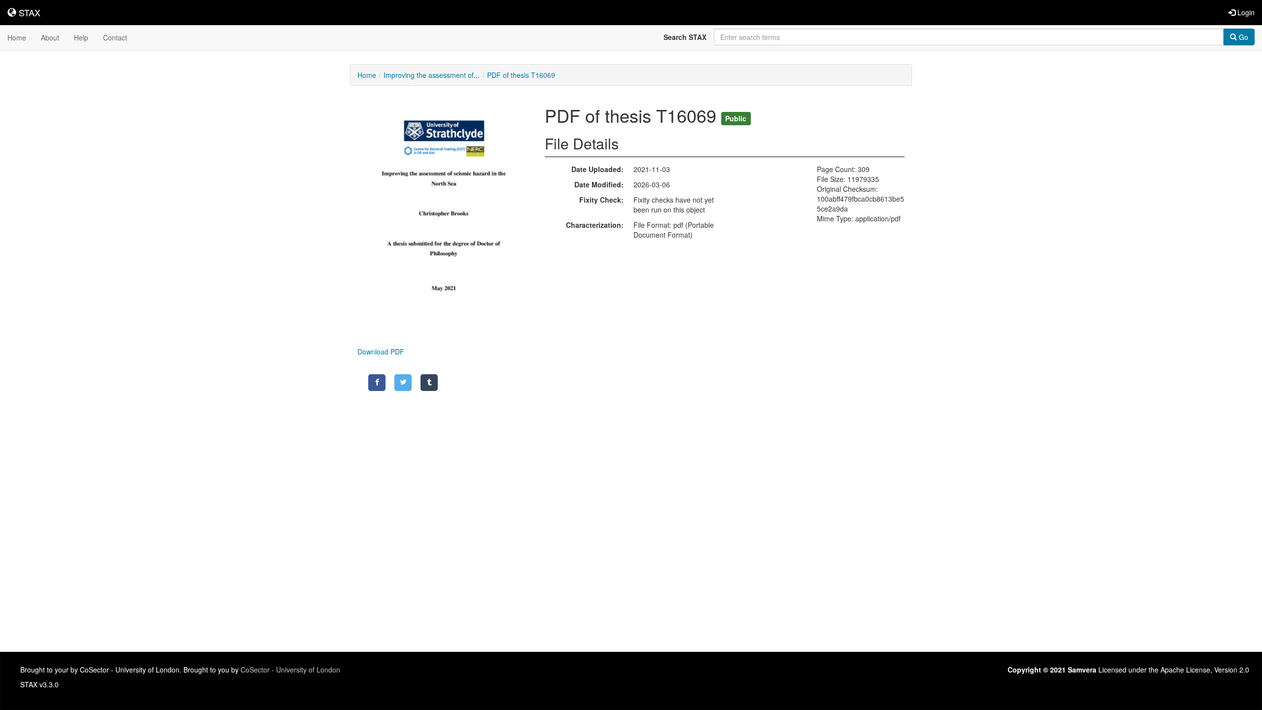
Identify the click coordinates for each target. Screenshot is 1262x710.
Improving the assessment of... (432, 75)
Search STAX (685, 37)
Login (1245, 12)
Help (81, 37)
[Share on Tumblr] (429, 382)
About (50, 37)
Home (16, 37)
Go (1242, 37)
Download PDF (380, 351)
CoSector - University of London (290, 669)
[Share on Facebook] (377, 382)
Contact (115, 37)
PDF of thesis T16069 (521, 75)
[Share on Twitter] (403, 382)
